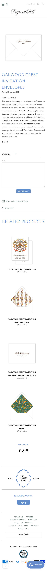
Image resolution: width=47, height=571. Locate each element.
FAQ (16, 523)
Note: (4, 160)
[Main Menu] (3, 4)
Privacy (35, 525)
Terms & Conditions (18, 525)
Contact (32, 520)
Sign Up (23, 502)
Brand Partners (18, 520)
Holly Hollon (22, 272)
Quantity (6, 153)
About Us (18, 517)
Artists (29, 517)
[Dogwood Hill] (23, 12)
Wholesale (23, 528)
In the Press (27, 523)
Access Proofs (31, 4)
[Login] (38, 3)
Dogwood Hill (22, 378)
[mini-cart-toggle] (43, 3)
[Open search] (7, 4)
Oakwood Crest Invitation (22, 269)
